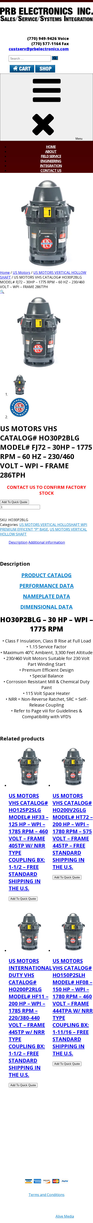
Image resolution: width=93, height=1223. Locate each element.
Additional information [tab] (46, 542)
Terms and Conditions (46, 1194)
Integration (51, 165)
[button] (2, 291)
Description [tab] (18, 542)
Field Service (51, 156)
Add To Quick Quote (14, 502)
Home (51, 146)
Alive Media (65, 1216)
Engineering (50, 161)
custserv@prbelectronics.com (39, 48)
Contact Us (50, 170)
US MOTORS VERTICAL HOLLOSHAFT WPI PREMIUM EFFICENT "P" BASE (43, 527)
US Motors (21, 272)
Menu (78, 138)
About (50, 151)
